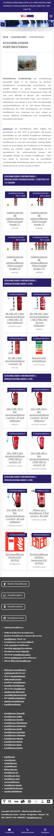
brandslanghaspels (18, 676)
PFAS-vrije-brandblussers (21, 661)
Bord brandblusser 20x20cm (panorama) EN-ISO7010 (39, 559)
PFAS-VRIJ (25, 652)
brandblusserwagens (22, 655)
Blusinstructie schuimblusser (39, 360)
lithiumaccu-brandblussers (15, 670)
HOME (5, 37)
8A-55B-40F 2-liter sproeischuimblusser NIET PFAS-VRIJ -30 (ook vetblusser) (39, 320)
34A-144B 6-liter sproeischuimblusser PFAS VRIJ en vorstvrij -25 (15, 458)
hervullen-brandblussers (14, 686)
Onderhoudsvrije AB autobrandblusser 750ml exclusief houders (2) (15, 263)
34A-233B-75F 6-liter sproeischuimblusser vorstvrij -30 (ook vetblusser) (15, 415)
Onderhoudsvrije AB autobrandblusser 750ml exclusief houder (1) (15, 219)
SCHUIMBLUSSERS (18, 37)
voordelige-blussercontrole (15, 695)
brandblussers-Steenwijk (14, 713)
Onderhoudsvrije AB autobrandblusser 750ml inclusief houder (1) (39, 219)
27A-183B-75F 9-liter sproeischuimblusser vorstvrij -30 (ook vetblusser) (15, 516)
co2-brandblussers (12, 782)
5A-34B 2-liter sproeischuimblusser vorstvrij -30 (15, 361)
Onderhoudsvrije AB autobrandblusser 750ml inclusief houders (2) (39, 263)
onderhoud (16, 649)
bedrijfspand (9, 757)
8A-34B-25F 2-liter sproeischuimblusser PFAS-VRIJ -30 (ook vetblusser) (15, 318)
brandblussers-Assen (12, 745)
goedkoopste (16, 658)
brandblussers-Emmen (13, 748)
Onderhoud (7, 129)
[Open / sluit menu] (51, 16)
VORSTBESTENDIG (36, 37)
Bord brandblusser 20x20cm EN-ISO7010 (15, 557)
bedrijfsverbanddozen (16, 698)
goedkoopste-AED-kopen (14, 692)
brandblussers (10, 639)
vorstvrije (13, 645)
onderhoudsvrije (11, 673)
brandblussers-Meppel (13, 739)
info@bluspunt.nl (34, 818)
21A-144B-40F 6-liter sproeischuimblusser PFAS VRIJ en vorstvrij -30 (39, 459)
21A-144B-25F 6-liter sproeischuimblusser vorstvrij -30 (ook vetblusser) (39, 415)
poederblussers (10, 763)
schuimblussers (19, 683)
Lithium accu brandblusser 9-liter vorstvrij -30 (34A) (39, 513)
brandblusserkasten (12, 705)
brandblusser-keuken (13, 785)
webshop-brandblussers (14, 701)
